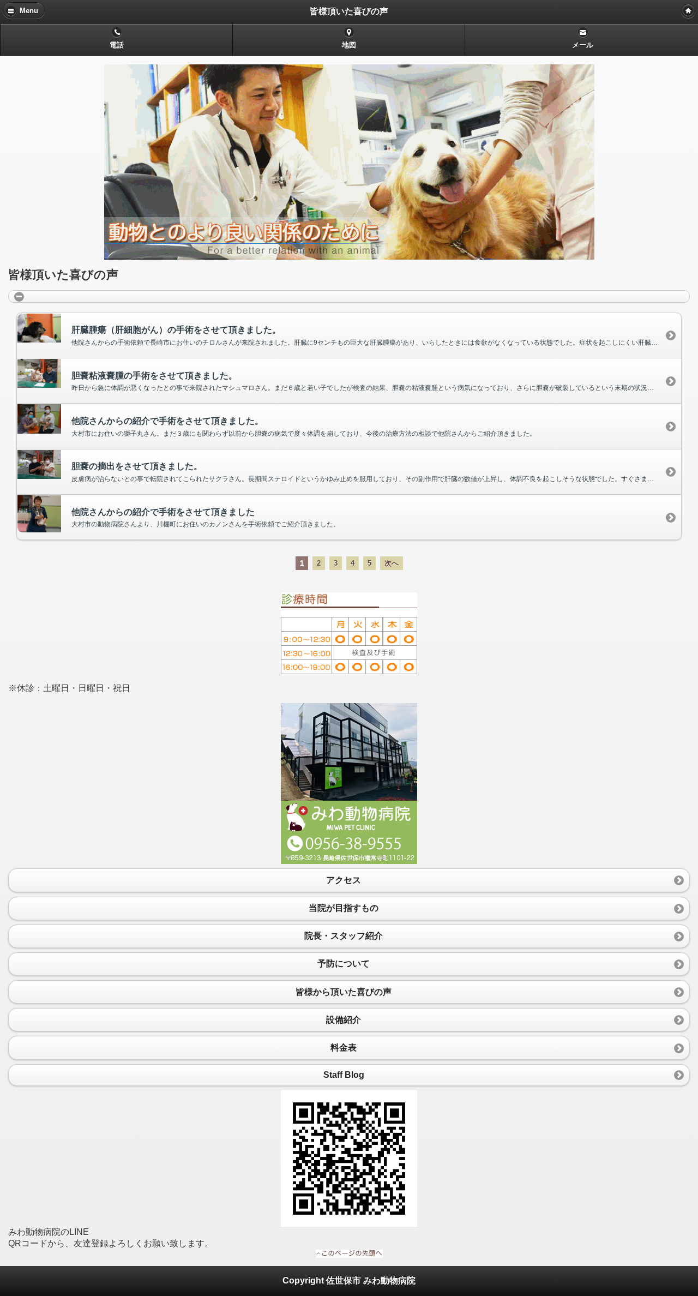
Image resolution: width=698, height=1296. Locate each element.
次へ (391, 563)
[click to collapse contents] (349, 296)
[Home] (688, 11)
